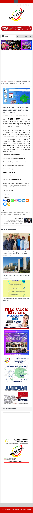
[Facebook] (5, 200)
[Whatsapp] (12, 200)
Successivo (18, 218)
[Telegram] (19, 200)
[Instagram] (16, 200)
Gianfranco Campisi (25, 509)
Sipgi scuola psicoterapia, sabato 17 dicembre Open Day (16, 299)
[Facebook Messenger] (5, 204)
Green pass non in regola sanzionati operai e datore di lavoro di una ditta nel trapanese (13, 221)
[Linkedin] (23, 200)
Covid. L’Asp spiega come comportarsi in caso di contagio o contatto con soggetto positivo (15, 213)
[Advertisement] (16, 482)
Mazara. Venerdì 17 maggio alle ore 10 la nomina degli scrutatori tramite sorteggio (15, 252)
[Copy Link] (8, 204)
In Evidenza (17, 115)
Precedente (6, 211)
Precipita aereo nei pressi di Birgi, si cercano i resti (16, 276)
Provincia (22, 115)
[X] (8, 200)
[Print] (27, 200)
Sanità (26, 115)
